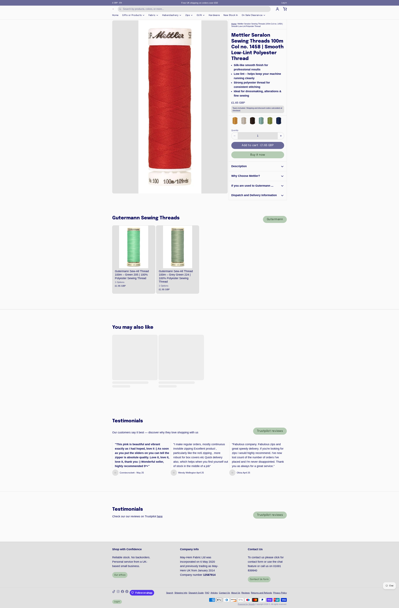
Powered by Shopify (246, 604)
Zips (187, 15)
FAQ (207, 592)
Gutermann (275, 219)
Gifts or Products (132, 15)
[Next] (281, 121)
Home (115, 15)
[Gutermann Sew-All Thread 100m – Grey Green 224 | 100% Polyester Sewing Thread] (177, 247)
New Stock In (231, 15)
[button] (257, 145)
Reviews (245, 592)
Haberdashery (170, 15)
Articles (214, 592)
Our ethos (119, 575)
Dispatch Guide (196, 592)
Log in (284, 3)
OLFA (199, 15)
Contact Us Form (259, 579)
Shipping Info (180, 592)
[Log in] (276, 9)
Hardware (214, 15)
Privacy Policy (280, 592)
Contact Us (224, 592)
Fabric (152, 15)
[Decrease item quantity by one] (234, 135)
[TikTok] (113, 593)
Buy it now (257, 154)
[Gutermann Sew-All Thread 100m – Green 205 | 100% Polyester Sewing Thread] (133, 247)
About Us (235, 592)
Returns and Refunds (261, 592)
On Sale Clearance (252, 15)
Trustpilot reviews (270, 431)
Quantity (234, 130)
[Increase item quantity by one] (281, 135)
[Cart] (284, 9)
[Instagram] (118, 593)
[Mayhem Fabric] (113, 9)
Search (169, 592)
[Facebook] (122, 593)
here (160, 516)
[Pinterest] (126, 593)
